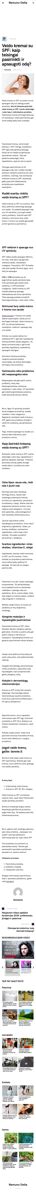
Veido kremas (7, 316)
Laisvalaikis (7, 1035)
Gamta (5, 1129)
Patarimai (6, 987)
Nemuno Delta (18, 2)
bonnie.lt (10, 881)
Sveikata (6, 1082)
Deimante (7, 70)
